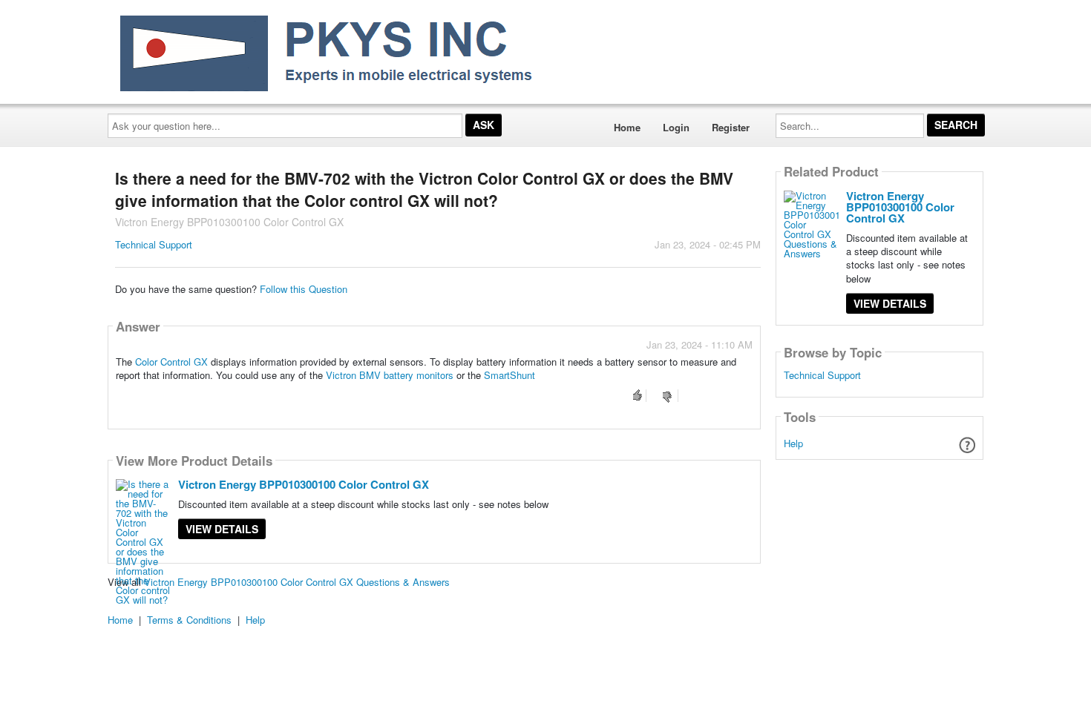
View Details (222, 528)
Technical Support (153, 244)
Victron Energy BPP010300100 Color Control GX (303, 484)
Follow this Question (303, 289)
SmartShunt (509, 375)
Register (731, 127)
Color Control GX (171, 361)
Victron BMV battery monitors (391, 375)
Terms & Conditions (189, 620)
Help (793, 443)
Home (627, 127)
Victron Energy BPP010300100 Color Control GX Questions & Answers (297, 582)
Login (676, 127)
